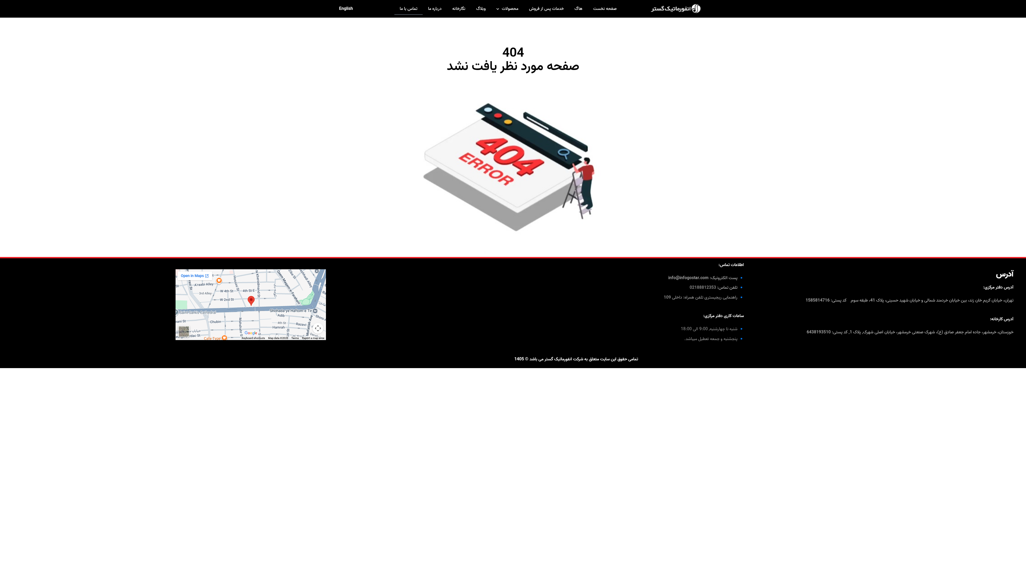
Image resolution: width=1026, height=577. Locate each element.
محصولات (510, 8)
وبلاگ (481, 8)
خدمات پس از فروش (546, 8)
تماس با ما (408, 8)
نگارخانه (458, 8)
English (346, 8)
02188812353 (703, 287)
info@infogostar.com (688, 278)
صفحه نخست (605, 8)
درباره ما (435, 8)
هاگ (578, 8)
